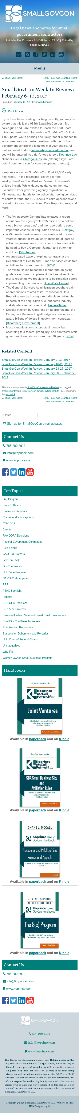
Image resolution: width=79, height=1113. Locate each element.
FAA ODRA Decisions (16, 535)
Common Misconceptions (18, 517)
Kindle (64, 739)
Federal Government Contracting (22, 541)
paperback (37, 739)
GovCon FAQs (11, 560)
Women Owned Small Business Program (27, 657)
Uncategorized (11, 645)
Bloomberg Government (23, 323)
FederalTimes (57, 305)
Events (7, 529)
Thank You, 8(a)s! (12, 78)
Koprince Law (68, 154)
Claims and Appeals (15, 511)
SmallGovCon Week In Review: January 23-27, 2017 (37, 368)
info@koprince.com (20, 453)
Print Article (15, 111)
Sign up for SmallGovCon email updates (34, 423)
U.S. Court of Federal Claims (20, 639)
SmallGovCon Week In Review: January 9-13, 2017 (36, 359)
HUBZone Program (14, 572)
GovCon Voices (12, 566)
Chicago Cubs (32, 159)
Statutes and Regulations (18, 627)
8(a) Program (11, 499)
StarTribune (28, 252)
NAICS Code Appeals (16, 578)
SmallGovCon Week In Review (43, 387)
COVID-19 (9, 523)
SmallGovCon (29, 391)
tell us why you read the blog (50, 150)
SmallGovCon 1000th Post (50, 391)
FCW (51, 265)
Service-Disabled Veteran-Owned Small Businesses (34, 615)
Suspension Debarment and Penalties (26, 633)
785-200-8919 (15, 445)
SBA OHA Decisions (15, 603)
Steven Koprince (43, 102)
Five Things (10, 547)
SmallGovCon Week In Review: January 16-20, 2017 (37, 364)
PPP (5, 584)
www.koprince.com (18, 460)
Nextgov (67, 230)
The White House (56, 283)
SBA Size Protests (14, 609)
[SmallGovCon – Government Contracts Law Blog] (40, 1025)
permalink (10, 394)
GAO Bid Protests (14, 554)
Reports (7, 596)
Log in (46, 1106)
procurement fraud (11, 391)
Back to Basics (12, 505)
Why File (8, 651)
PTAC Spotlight (12, 590)
